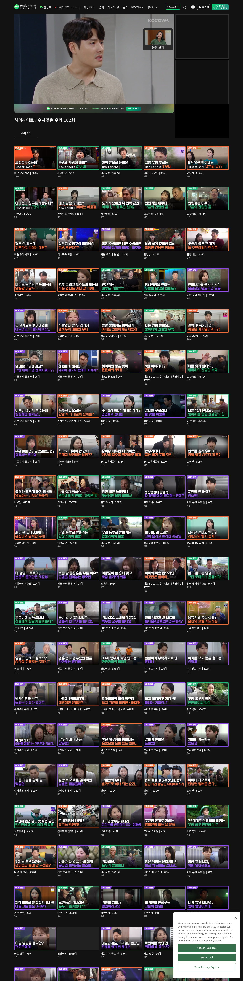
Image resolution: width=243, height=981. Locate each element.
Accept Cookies (207, 948)
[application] (94, 59)
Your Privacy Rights (206, 967)
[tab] (26, 133)
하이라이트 (24, 120)
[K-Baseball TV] (173, 7)
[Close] (236, 918)
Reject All (207, 957)
